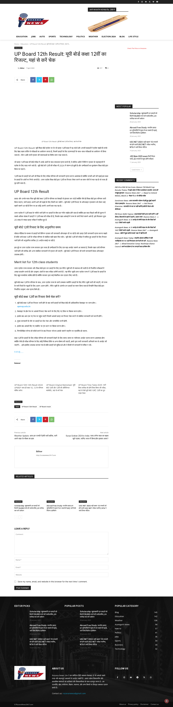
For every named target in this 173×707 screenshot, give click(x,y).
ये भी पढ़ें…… (18, 352)
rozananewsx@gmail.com (74, 693)
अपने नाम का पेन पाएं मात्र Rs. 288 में (102, 10)
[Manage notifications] (166, 701)
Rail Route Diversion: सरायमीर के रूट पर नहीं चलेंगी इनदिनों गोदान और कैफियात (134, 206)
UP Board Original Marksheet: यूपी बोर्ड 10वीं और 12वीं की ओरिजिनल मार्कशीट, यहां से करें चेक (60, 387)
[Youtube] (157, 2)
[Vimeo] (153, 2)
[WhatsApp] (51, 79)
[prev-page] (16, 517)
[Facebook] (138, 2)
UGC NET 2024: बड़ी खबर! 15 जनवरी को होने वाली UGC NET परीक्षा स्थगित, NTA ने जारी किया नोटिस (93, 508)
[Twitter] (149, 2)
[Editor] (16, 68)
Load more (136, 169)
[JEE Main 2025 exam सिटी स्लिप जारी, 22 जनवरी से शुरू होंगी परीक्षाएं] (121, 159)
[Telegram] (137, 677)
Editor (22, 68)
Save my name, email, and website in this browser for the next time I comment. (52, 581)
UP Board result (45, 407)
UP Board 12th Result (29, 407)
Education (24, 44)
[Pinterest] (45, 79)
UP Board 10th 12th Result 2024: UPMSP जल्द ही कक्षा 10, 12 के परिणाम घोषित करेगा (28, 387)
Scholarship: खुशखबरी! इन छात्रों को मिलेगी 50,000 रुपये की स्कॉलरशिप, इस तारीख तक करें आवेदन (29, 508)
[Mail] (145, 2)
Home (16, 44)
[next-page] (20, 517)
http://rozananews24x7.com (46, 455)
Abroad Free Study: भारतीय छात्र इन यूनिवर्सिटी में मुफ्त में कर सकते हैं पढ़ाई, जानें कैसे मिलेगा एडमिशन (61, 508)
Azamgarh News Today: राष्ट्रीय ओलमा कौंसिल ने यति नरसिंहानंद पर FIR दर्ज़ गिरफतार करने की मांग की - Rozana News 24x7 (136, 241)
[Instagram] (142, 2)
